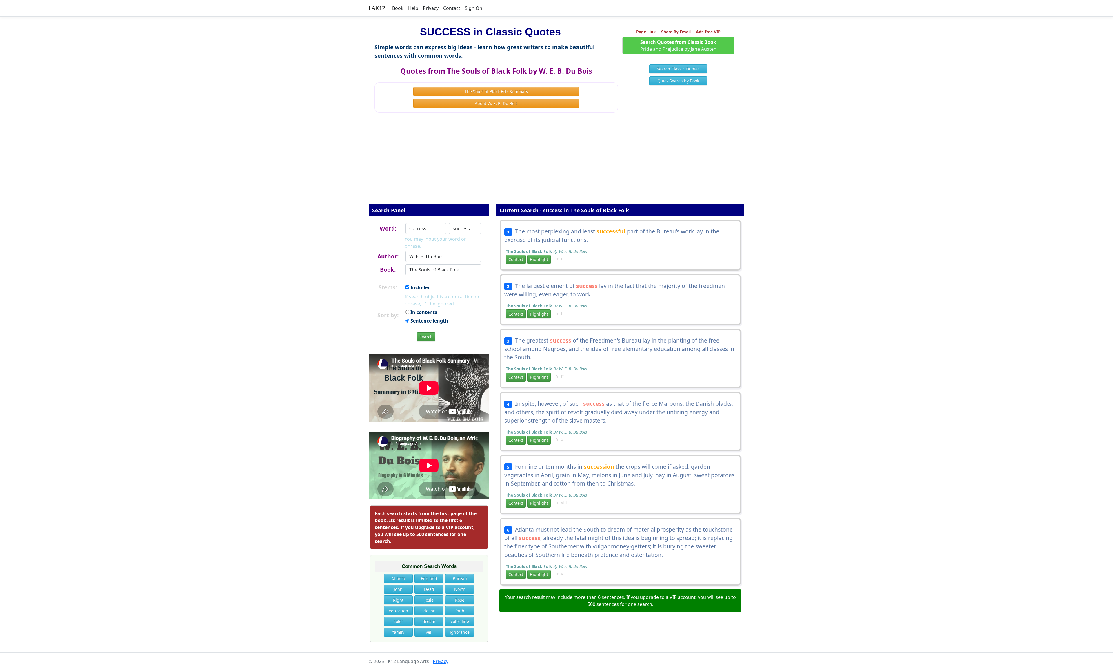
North (459, 589)
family (398, 632)
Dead (429, 589)
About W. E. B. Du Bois (496, 103)
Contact (451, 8)
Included (420, 287)
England (429, 578)
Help (413, 8)
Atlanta (398, 578)
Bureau (460, 578)
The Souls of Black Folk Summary (496, 91)
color (398, 621)
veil (429, 632)
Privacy (431, 8)
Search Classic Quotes (678, 69)
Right (398, 600)
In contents (423, 312)
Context (515, 259)
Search (426, 337)
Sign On (473, 8)
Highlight (539, 259)
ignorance (460, 632)
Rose (459, 600)
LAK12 (377, 8)
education (398, 610)
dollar (429, 610)
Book (397, 8)
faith (459, 610)
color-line (460, 621)
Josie (429, 600)
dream (429, 621)
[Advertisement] (556, 162)
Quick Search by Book (678, 81)
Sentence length (428, 321)
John (398, 589)
